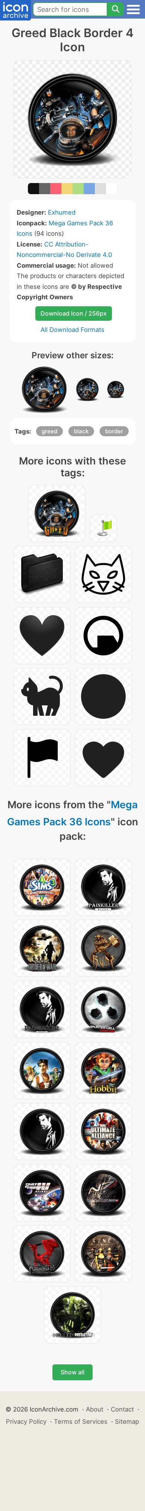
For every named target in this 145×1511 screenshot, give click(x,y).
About (94, 1409)
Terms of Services (80, 1421)
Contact (122, 1409)
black (81, 431)
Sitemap (127, 1421)
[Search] (115, 9)
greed (49, 431)
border (114, 431)
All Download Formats (72, 329)
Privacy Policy (26, 1421)
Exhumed (61, 212)
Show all (72, 1372)
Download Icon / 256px (74, 313)
